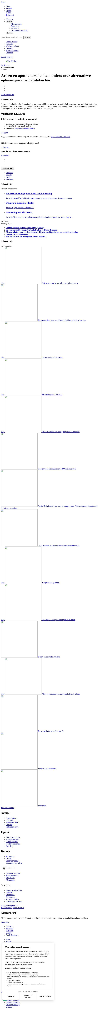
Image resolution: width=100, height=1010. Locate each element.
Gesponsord (13, 905)
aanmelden (5, 922)
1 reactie (9, 217)
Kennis (8, 13)
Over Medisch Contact (19, 30)
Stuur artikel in (18, 908)
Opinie (8, 11)
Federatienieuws (12, 51)
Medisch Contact (7, 808)
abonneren (5, 155)
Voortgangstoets (12, 861)
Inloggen (9, 19)
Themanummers (12, 875)
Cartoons (9, 53)
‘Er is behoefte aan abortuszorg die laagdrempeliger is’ (59, 545)
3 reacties (9, 208)
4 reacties (9, 198)
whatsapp (9, 179)
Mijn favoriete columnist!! (24, 208)
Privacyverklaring (13, 1005)
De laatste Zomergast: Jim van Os (51, 731)
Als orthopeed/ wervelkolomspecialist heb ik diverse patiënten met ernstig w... (42, 217)
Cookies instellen (12, 1000)
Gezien (8, 858)
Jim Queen (42, 805)
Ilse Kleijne (5, 65)
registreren (5, 147)
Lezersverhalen (12, 842)
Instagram (9, 931)
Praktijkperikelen (12, 839)
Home (3, 2)
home (8, 939)
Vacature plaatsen (12, 899)
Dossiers (9, 48)
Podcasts (9, 44)
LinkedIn (9, 926)
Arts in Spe (10, 878)
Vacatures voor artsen (14, 863)
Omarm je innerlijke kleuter (20, 203)
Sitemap (9, 1007)
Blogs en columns (13, 837)
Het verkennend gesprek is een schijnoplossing (29, 193)
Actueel (9, 8)
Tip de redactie (6, 908)
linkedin (9, 175)
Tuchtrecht (10, 856)
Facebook (9, 928)
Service (9, 21)
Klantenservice (16, 24)
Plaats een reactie (7, 95)
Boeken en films (12, 822)
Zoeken (9, 33)
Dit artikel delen (7, 168)
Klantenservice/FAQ (14, 890)
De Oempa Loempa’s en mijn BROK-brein (58, 620)
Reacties (9, 846)
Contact (9, 892)
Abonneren (15, 28)
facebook (9, 173)
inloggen (4, 132)
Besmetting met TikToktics (19, 212)
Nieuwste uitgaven (13, 873)
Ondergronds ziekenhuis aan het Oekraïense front (57, 469)
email (8, 177)
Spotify (8, 933)
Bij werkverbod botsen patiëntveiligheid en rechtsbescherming (62, 320)
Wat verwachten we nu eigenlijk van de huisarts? (61, 432)
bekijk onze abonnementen (24, 128)
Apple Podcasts (12, 935)
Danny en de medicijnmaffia (49, 657)
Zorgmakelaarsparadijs (50, 582)
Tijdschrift (10, 15)
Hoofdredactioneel (13, 844)
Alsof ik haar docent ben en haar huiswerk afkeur (61, 694)
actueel (8, 941)
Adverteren (15, 26)
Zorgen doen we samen (47, 768)
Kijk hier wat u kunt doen (60, 137)
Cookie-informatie (13, 1002)
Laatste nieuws (11, 42)
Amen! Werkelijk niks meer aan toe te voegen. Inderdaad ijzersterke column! (42, 198)
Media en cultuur (12, 46)
